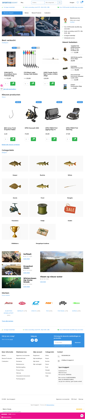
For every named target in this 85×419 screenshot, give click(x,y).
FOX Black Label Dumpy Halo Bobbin (31, 73)
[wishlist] (78, 2)
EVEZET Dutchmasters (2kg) (76, 85)
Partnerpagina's (20, 379)
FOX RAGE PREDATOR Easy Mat (77, 67)
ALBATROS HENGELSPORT (9, 313)
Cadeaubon (47, 13)
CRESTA (35, 311)
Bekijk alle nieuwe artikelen (11, 144)
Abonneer (78, 342)
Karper (15, 175)
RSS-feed (74, 399)
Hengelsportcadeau (42, 243)
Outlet (70, 220)
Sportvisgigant (11, 399)
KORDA (76, 311)
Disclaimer (19, 361)
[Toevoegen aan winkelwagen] (12, 84)
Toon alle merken (7, 321)
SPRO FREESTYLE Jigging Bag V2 (51, 128)
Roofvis (42, 175)
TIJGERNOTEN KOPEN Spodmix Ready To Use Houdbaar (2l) (75, 48)
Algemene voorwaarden (23, 355)
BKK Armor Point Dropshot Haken (10, 128)
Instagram (36, 340)
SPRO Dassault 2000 (32, 128)
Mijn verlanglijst (37, 364)
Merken (27, 13)
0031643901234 (66, 355)
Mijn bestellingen (37, 358)
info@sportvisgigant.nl (68, 360)
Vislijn (42, 220)
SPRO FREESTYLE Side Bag (72, 128)
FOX (49, 311)
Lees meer (26, 259)
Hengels (70, 198)
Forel (42, 198)
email (11, 339)
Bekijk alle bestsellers (9, 89)
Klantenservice (20, 364)
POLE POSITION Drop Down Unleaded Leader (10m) (77, 76)
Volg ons (34, 336)
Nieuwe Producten (36, 13)
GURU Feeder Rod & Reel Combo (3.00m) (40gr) (51, 74)
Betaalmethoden (20, 358)
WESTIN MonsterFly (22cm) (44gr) (76, 57)
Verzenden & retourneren (23, 376)
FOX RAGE (63, 311)
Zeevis (15, 198)
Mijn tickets (36, 361)
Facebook (32, 340)
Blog (22, 2)
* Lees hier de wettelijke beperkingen (63, 345)
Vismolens (15, 220)
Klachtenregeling (20, 367)
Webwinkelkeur (50, 405)
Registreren (36, 355)
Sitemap (18, 373)
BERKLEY (22, 311)
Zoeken (60, 2)
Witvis (70, 175)
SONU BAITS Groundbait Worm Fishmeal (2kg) (10, 74)
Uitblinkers (15, 243)
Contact (72, 22)
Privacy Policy (20, 370)
